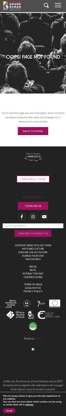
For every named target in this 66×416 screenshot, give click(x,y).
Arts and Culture (33, 248)
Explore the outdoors (33, 252)
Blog (33, 270)
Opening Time (33, 179)
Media (33, 266)
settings (29, 404)
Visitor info (33, 259)
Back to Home (33, 131)
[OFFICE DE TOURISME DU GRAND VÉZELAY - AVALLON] (33, 349)
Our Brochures (33, 277)
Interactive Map (33, 273)
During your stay (33, 255)
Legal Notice (33, 288)
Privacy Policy (33, 291)
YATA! (38, 338)
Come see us (33, 205)
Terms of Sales (33, 284)
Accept (9, 410)
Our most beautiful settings (33, 245)
